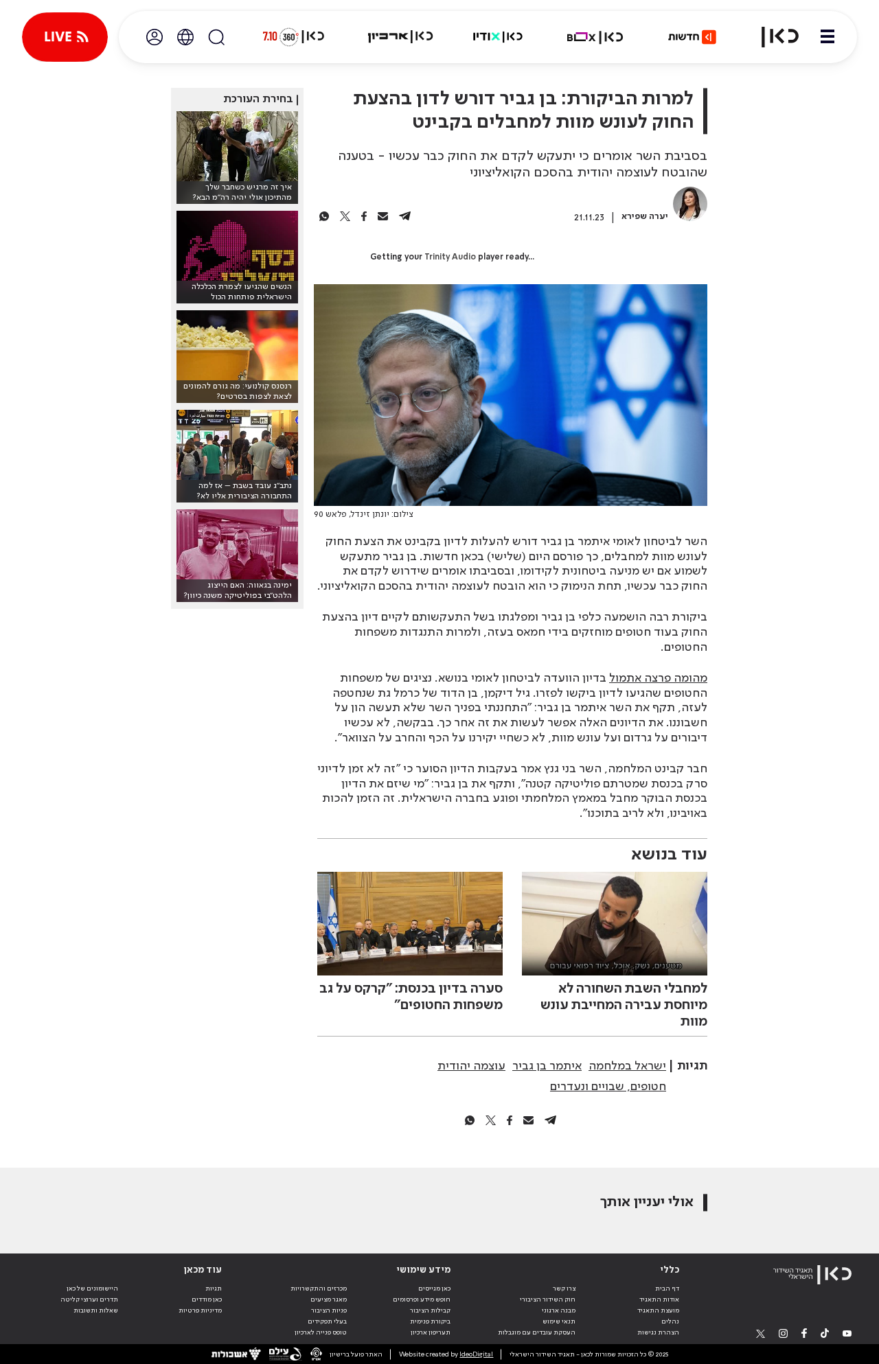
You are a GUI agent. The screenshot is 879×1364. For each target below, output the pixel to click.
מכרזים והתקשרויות (318, 1288)
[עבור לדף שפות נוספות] (185, 37)
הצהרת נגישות (658, 1332)
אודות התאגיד (659, 1299)
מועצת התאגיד (658, 1310)
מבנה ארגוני (558, 1310)
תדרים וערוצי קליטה (89, 1299)
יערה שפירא (644, 216)
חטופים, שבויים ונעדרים (608, 1086)
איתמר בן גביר (547, 1066)
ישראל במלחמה (627, 1066)
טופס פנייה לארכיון (321, 1332)
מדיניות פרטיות (200, 1310)
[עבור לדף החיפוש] (216, 37)
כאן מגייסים (434, 1288)
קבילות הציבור (430, 1310)
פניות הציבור (329, 1310)
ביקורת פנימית (430, 1321)
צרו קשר (564, 1288)
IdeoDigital (476, 1354)
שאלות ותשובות (95, 1310)
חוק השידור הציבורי (547, 1299)
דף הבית (667, 1288)
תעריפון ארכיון (430, 1332)
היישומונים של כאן (92, 1288)
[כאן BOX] (595, 37)
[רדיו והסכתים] (498, 37)
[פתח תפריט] (827, 37)
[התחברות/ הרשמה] (154, 37)
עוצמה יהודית (471, 1066)
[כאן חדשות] (692, 37)
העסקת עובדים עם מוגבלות (536, 1332)
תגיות (213, 1288)
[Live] (65, 37)
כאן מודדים (207, 1299)
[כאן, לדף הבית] (772, 37)
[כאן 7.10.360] (293, 37)
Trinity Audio (450, 257)
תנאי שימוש (559, 1321)
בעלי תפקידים (327, 1321)
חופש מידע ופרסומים (421, 1299)
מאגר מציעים (328, 1299)
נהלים (670, 1321)
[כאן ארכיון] (400, 37)
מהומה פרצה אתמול (658, 678)
